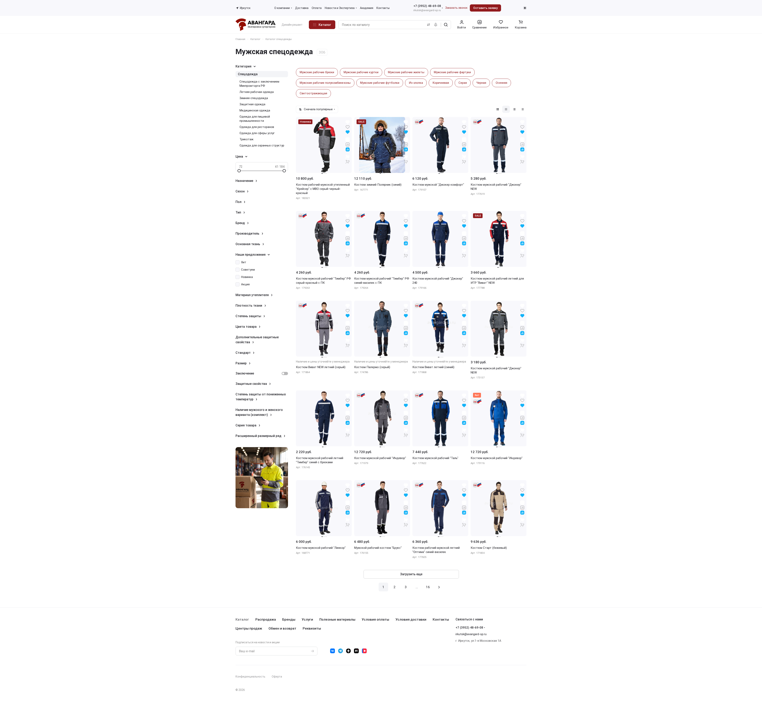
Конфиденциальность (250, 676)
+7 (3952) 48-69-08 (427, 6)
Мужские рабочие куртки (361, 72)
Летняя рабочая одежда (256, 92)
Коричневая (440, 83)
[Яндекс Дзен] (348, 650)
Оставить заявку (485, 8)
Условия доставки (411, 619)
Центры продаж (249, 628)
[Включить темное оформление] (524, 8)
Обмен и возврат (282, 628)
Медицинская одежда (254, 110)
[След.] (439, 587)
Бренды (288, 619)
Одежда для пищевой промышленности (254, 119)
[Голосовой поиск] (436, 24)
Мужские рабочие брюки (317, 72)
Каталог (242, 619)
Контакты (441, 619)
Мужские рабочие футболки (379, 83)
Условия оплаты (375, 619)
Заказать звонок (456, 7)
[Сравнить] (347, 144)
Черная (481, 83)
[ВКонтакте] (332, 650)
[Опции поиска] (427, 24)
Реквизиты (312, 628)
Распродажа (265, 619)
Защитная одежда (252, 104)
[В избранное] (347, 126)
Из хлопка (416, 83)
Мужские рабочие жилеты (406, 72)
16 (428, 587)
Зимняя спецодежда (253, 98)
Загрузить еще (411, 574)
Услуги (307, 619)
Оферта (277, 676)
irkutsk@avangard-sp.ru (427, 10)
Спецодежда (248, 74)
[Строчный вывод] (514, 109)
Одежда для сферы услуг (257, 133)
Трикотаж (246, 139)
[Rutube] (356, 650)
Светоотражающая (313, 93)
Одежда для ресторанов (256, 127)
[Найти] (446, 24)
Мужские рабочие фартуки (452, 72)
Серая (463, 83)
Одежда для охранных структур (261, 145)
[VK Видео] (364, 650)
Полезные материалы (337, 619)
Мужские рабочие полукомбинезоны (325, 83)
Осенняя (501, 83)
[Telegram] (340, 650)
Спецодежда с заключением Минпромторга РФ (259, 84)
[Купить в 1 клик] (347, 159)
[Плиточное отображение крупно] (497, 109)
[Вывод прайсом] (522, 109)
